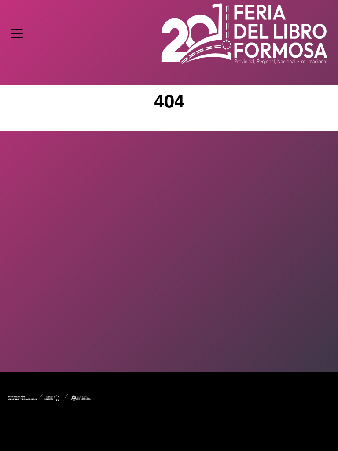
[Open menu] (17, 33)
